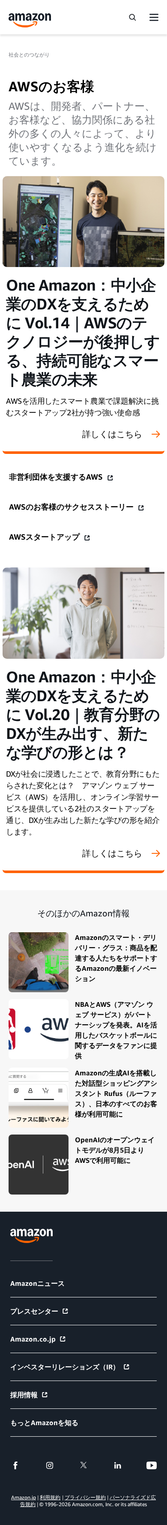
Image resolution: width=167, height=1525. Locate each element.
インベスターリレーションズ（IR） (64, 1367)
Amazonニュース (37, 1283)
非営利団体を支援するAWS (57, 476)
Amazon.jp (23, 1497)
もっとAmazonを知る (44, 1422)
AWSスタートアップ (45, 536)
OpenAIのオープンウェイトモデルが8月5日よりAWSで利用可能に (115, 1150)
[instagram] (50, 1465)
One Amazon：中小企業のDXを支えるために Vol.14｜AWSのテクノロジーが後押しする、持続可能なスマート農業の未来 (83, 332)
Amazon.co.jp (33, 1339)
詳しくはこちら (112, 434)
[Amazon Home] (30, 20)
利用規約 (50, 1497)
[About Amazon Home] (31, 1236)
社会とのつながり (29, 54)
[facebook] (15, 1465)
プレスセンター (34, 1311)
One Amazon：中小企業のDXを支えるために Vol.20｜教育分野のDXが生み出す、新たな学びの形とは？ (83, 714)
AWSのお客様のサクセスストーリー (72, 506)
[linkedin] (118, 1465)
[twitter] (83, 1465)
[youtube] (151, 1465)
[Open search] (132, 17)
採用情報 (24, 1394)
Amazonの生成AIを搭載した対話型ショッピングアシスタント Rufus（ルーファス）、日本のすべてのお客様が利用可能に (116, 1093)
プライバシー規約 (85, 1497)
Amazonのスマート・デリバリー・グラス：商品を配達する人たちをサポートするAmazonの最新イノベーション (116, 958)
